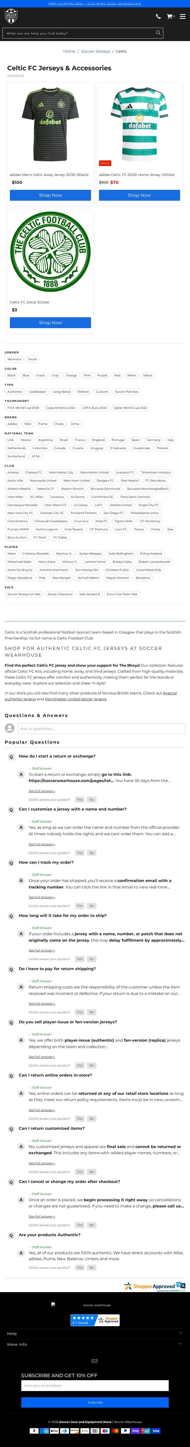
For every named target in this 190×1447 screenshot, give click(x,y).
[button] (80, 800)
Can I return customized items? (52, 1128)
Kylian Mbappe (90, 553)
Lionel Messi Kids (148, 570)
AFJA (36, 456)
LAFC (99, 505)
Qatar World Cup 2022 (130, 408)
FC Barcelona (155, 480)
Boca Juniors (17, 537)
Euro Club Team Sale (122, 594)
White (131, 375)
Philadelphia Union (145, 513)
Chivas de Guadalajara (51, 521)
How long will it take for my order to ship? (63, 915)
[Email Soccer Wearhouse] (94, 1361)
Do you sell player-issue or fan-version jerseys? (68, 1022)
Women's (14, 359)
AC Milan (36, 497)
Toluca (139, 529)
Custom (102, 391)
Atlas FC (101, 521)
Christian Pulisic (117, 570)
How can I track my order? (46, 862)
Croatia (77, 448)
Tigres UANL (124, 521)
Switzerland (16, 456)
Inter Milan (15, 497)
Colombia (40, 448)
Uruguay (96, 448)
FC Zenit (40, 537)
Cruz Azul (81, 521)
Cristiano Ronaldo (36, 553)
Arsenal (13, 472)
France (80, 440)
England (98, 440)
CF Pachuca (99, 529)
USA (10, 440)
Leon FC (121, 529)
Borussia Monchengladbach (148, 489)
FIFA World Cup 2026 (23, 408)
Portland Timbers (84, 513)
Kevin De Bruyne (19, 570)
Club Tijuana (74, 529)
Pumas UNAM (18, 529)
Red (117, 375)
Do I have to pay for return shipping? (57, 968)
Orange (71, 375)
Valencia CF (45, 489)
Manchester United (94, 472)
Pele (42, 578)
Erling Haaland (151, 553)
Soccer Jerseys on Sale (24, 594)
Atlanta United (121, 505)
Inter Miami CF (56, 505)
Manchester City (61, 472)
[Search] (158, 33)
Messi (11, 553)
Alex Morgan (61, 578)
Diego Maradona (19, 578)
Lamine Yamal (95, 562)
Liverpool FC (125, 472)
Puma (42, 424)
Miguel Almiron (117, 578)
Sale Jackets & (89, 594)
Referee (83, 391)
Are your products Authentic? (49, 1234)
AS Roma (78, 497)
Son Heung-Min (86, 570)
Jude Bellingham (120, 553)
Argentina (45, 440)
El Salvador (118, 448)
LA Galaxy (80, 505)
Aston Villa (15, 480)
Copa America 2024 (60, 408)
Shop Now (50, 195)
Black (11, 375)
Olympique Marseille (22, 505)
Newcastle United (43, 480)
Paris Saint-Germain (135, 497)
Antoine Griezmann (53, 570)
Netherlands (16, 448)
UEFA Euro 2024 (94, 408)
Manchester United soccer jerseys (75, 699)
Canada (60, 448)
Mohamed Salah (19, 562)
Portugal (118, 440)
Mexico (26, 440)
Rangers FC (105, 480)
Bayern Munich (72, 489)
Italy (170, 440)
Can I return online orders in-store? (55, 1075)
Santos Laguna (47, 529)
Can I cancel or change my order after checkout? (69, 1181)
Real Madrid (130, 480)
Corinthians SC (103, 497)
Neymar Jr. (64, 553)
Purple (102, 375)
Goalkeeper (37, 391)
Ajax (170, 529)
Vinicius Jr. (70, 562)
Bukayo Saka (122, 562)
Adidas (12, 424)
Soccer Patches (126, 391)
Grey (55, 375)
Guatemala (142, 448)
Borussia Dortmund (105, 489)
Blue (26, 375)
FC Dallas (60, 537)
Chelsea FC (33, 472)
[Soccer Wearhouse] (54, 16)
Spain (136, 440)
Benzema (143, 578)
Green (40, 375)
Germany (154, 440)
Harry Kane (46, 562)
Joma (75, 424)
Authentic (14, 391)
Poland (162, 448)
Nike (27, 424)
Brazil (64, 440)
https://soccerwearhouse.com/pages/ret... (71, 780)
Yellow (148, 375)
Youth (32, 359)
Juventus (57, 497)
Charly (59, 424)
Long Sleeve (62, 391)
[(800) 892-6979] (158, 16)
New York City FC (20, 513)
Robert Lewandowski (154, 562)
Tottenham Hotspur (156, 472)
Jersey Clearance (60, 594)
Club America (17, 521)
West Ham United (76, 480)
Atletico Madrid (18, 489)
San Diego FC (114, 513)
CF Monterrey (150, 521)
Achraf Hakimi (88, 578)
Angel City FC (149, 505)
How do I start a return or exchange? (57, 756)
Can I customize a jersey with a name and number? (72, 809)
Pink (87, 375)
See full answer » (42, 791)
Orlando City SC (52, 513)
